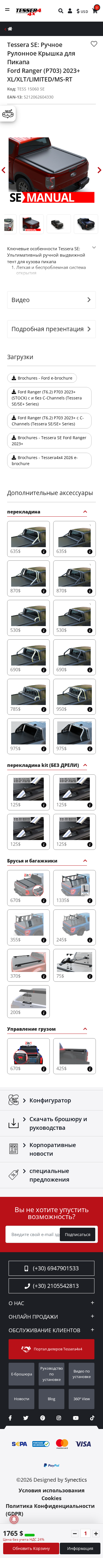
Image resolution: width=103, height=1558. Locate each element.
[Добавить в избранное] (94, 44)
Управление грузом (31, 1029)
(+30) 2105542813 (56, 1286)
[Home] (10, 28)
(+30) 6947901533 (56, 1268)
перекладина (23, 512)
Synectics (76, 1479)
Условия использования (52, 1490)
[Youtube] (75, 1417)
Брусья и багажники (32, 861)
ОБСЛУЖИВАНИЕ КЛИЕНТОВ (44, 1330)
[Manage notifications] (14, 1519)
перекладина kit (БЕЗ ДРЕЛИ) (43, 765)
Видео (20, 300)
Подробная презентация (47, 329)
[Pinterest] (42, 1417)
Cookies (51, 1498)
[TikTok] (92, 1417)
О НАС (16, 1303)
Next (99, 170)
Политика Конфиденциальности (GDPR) (50, 1509)
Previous (3, 170)
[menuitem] (61, 11)
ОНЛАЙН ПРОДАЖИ (33, 1317)
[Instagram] (59, 1417)
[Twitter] (25, 1417)
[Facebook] (10, 1417)
